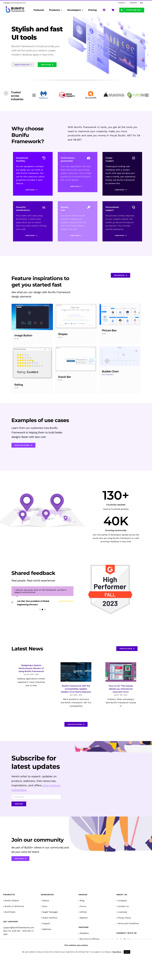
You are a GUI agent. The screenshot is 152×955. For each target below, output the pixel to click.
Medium (84, 918)
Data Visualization (107, 374)
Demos (45, 901)
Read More (116, 952)
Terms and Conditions (128, 924)
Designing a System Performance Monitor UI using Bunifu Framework (31, 668)
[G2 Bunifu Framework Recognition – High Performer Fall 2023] (111, 563)
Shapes (62, 334)
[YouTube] (125, 939)
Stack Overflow (49, 918)
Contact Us (123, 906)
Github (83, 912)
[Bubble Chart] (119, 356)
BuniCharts (10, 912)
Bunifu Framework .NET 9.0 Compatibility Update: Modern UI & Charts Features (76, 689)
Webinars (46, 929)
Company (122, 901)
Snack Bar (64, 376)
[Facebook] (117, 939)
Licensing (122, 912)
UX (17, 338)
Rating (18, 384)
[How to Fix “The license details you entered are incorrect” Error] (120, 672)
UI (15, 338)
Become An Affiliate (89, 939)
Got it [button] (127, 952)
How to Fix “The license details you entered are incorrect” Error (121, 689)
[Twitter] (121, 939)
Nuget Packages (50, 912)
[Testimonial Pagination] (40, 613)
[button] (34, 95)
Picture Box (109, 330)
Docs (44, 906)
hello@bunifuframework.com (14, 3)
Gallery (32, 317)
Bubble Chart (110, 371)
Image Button (23, 335)
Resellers (84, 933)
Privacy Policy (124, 918)
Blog (82, 901)
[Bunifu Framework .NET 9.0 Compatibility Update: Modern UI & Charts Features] (76, 672)
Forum (83, 906)
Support (46, 924)
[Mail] (128, 939)
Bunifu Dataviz (12, 901)
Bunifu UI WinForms (14, 906)
